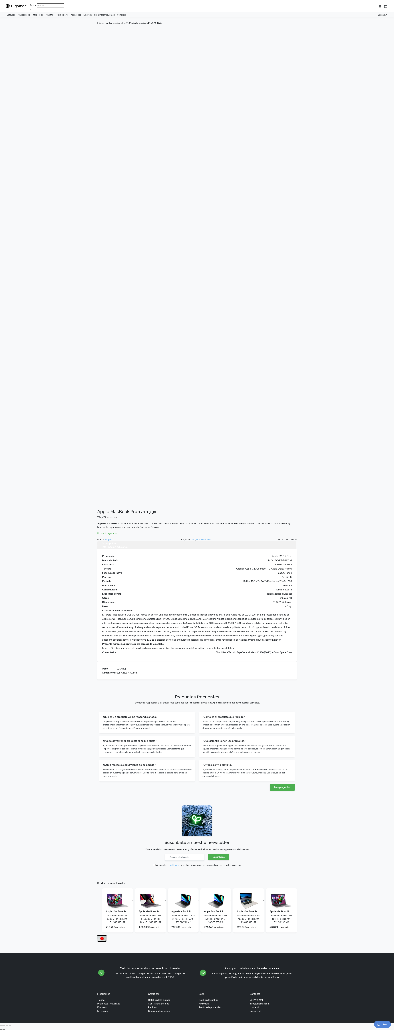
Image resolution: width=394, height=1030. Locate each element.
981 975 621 (256, 999)
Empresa (87, 15)
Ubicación (255, 1007)
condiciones (174, 864)
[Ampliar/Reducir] (1, 1025)
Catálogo (11, 15)
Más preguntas (282, 787)
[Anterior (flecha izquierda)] (1, 1029)
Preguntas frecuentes (104, 15)
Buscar (33, 5)
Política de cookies (208, 999)
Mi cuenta (102, 1010)
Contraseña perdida (158, 1003)
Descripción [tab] (109, 543)
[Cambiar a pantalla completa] (4, 1025)
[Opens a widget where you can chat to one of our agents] (382, 1024)
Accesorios (76, 15)
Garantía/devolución (159, 1010)
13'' (129, 23)
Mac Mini (50, 15)
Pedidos (152, 1007)
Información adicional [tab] (115, 547)
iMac (35, 15)
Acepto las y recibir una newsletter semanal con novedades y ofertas (198, 864)
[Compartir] (7, 1025)
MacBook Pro (119, 23)
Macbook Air (62, 15)
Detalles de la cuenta (159, 999)
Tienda (107, 23)
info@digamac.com (259, 1003)
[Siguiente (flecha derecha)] (4, 1029)
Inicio (100, 23)
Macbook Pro (24, 15)
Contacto (121, 15)
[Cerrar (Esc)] (10, 1025)
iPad (41, 15)
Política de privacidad (210, 1007)
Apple (108, 539)
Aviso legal (204, 1003)
